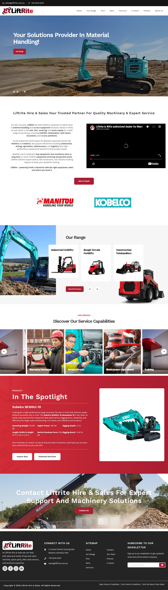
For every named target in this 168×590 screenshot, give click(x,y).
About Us (159, 11)
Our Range (91, 11)
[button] (91, 11)
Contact (110, 550)
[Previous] (4, 351)
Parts (112, 11)
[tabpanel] (84, 55)
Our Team (111, 554)
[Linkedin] (4, 568)
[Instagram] (16, 568)
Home (79, 11)
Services (123, 11)
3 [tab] (21, 92)
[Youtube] (21, 568)
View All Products (74, 289)
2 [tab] (17, 91)
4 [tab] (24, 91)
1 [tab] (14, 91)
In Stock (135, 11)
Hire (103, 11)
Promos (147, 11)
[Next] (164, 351)
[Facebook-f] (10, 568)
